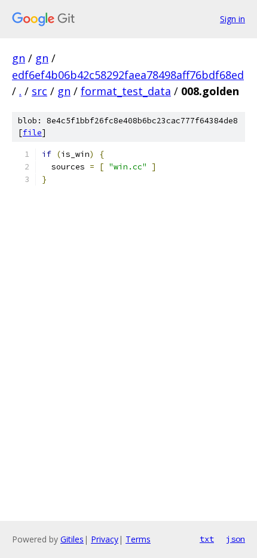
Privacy (104, 539)
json (235, 538)
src (39, 91)
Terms (138, 539)
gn (18, 58)
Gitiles (72, 539)
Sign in (232, 19)
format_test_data (126, 91)
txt (207, 538)
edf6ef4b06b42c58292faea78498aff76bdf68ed (128, 75)
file (32, 133)
